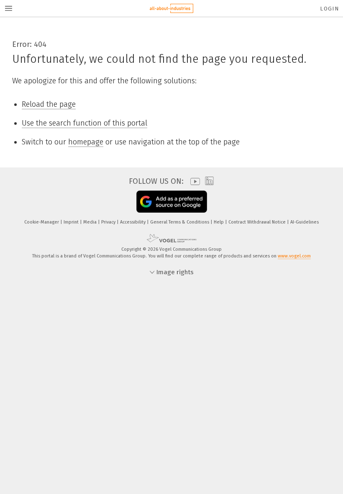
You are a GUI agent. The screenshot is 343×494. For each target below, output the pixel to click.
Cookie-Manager (42, 222)
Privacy (109, 222)
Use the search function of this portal (84, 123)
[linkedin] (207, 181)
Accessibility (133, 222)
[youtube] (193, 181)
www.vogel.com (294, 256)
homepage (85, 142)
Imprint (72, 222)
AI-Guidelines (304, 222)
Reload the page (49, 104)
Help (219, 222)
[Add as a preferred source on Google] (171, 201)
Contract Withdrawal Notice (257, 222)
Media (90, 222)
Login (329, 8)
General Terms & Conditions (180, 222)
